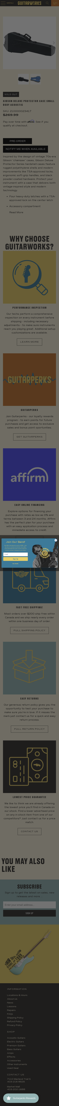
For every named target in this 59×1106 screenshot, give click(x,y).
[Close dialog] (55, 540)
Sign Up (15, 559)
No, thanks (16, 563)
